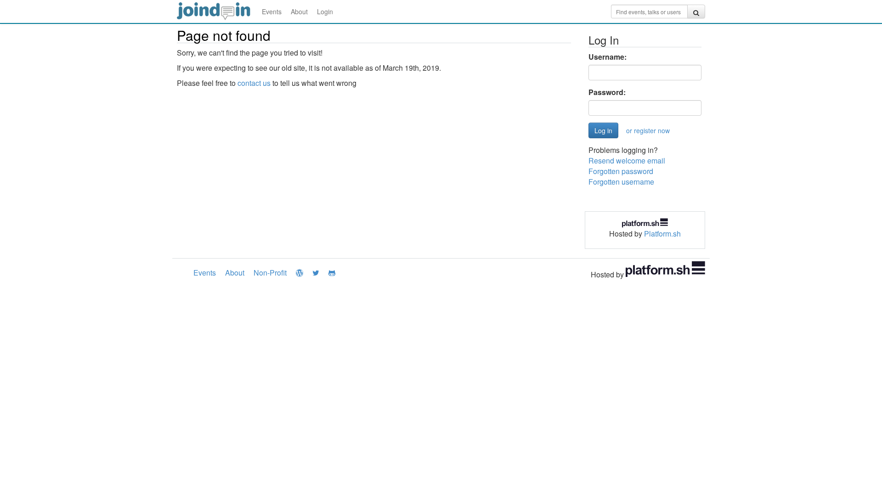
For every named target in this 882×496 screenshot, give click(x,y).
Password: (607, 92)
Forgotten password (620, 171)
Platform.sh (662, 233)
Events (272, 11)
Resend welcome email (626, 160)
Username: (607, 57)
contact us (254, 83)
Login (325, 11)
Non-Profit (270, 272)
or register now (648, 130)
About (299, 11)
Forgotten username (621, 181)
